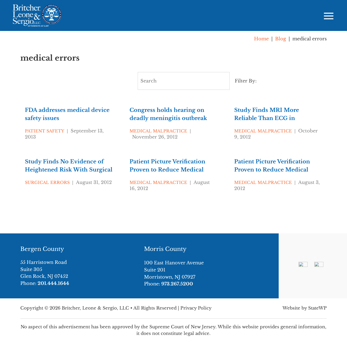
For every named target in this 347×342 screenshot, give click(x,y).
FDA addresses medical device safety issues (67, 114)
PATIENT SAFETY (44, 130)
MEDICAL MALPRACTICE (158, 130)
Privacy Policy (196, 308)
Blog (280, 39)
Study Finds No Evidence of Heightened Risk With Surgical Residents (68, 165)
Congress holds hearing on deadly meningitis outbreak (168, 114)
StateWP (317, 308)
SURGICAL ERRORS (47, 182)
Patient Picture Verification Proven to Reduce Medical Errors (167, 165)
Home (261, 39)
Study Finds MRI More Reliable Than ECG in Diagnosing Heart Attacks (270, 114)
